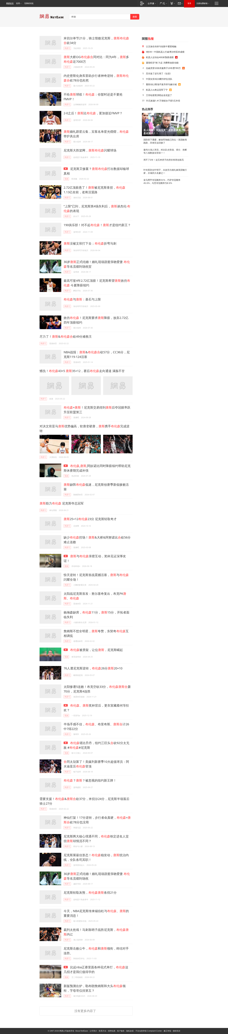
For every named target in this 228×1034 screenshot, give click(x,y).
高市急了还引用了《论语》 (159, 73)
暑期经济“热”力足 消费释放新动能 (162, 62)
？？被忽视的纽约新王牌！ (90, 780)
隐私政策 (130, 1031)
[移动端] (142, 3)
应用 (18, 3)
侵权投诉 (176, 1031)
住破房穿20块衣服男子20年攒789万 (163, 68)
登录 (189, 3)
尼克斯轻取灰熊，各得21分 (90, 892)
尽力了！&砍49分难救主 (66, 336)
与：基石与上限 (82, 299)
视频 (66, 178)
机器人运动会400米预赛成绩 (160, 57)
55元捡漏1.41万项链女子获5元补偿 (163, 100)
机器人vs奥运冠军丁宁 (157, 89)
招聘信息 (111, 1031)
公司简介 (93, 1031)
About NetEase (81, 1031)
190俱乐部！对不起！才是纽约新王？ (97, 225)
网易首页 (10, 3)
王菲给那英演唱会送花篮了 (159, 95)
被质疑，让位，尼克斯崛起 (96, 650)
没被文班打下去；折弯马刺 (90, 243)
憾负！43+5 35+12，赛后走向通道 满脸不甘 (82, 371)
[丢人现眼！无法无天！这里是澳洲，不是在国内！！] (165, 124)
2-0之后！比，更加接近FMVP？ (93, 113)
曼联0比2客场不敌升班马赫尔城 (161, 84)
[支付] (172, 3)
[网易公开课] (151, 3)
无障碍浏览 (29, 3)
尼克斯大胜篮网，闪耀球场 (90, 150)
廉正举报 (167, 1031)
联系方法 (102, 1031)
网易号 (67, 48)
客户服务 (121, 1031)
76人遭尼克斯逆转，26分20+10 (93, 668)
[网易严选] (162, 3)
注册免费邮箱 (202, 3)
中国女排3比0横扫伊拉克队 (159, 78)
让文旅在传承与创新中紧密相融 (161, 46)
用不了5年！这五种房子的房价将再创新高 (163, 160)
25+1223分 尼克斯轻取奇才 (90, 519)
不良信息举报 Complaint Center (148, 1031)
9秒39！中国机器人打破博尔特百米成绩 (165, 51)
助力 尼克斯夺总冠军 (62, 503)
